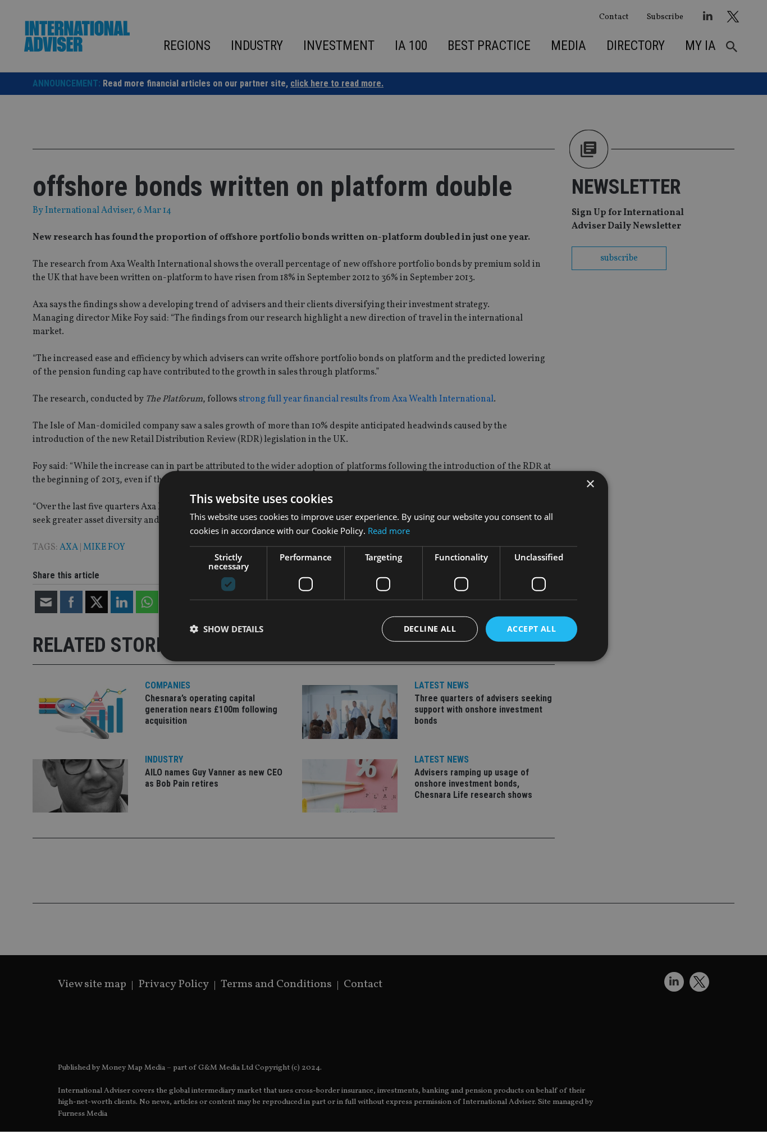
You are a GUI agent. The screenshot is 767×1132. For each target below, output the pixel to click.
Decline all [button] (430, 628)
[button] (226, 629)
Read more (389, 530)
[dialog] (383, 566)
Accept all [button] (531, 628)
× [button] (590, 484)
